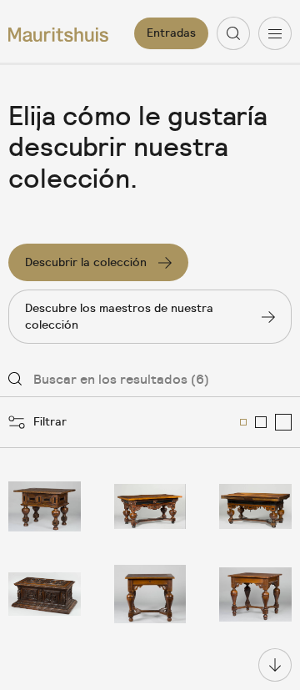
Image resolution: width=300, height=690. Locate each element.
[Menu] (275, 33)
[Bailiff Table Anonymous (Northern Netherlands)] (44, 506)
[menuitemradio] (243, 422)
